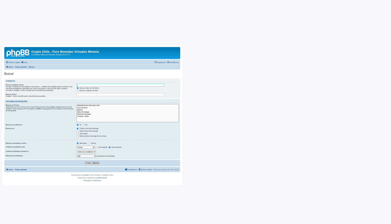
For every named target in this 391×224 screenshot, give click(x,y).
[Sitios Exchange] (127, 112)
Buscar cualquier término (88, 90)
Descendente (116, 147)
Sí (80, 125)
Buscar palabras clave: (15, 85)
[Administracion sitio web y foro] (127, 105)
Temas (93, 143)
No (86, 125)
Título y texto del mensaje (89, 128)
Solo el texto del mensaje (88, 131)
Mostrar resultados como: (16, 143)
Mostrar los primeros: (14, 156)
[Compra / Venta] (127, 116)
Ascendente (102, 147)
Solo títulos (83, 133)
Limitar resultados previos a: (17, 151)
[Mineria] (127, 110)
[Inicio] (18, 52)
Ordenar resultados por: (15, 147)
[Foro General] (127, 108)
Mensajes (83, 143)
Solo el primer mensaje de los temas (92, 136)
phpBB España (101, 178)
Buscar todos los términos (89, 88)
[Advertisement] (195, 23)
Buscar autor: (11, 94)
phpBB (85, 175)
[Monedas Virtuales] (127, 114)
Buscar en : (10, 128)
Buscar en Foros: (13, 105)
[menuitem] (24, 62)
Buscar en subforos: (14, 125)
